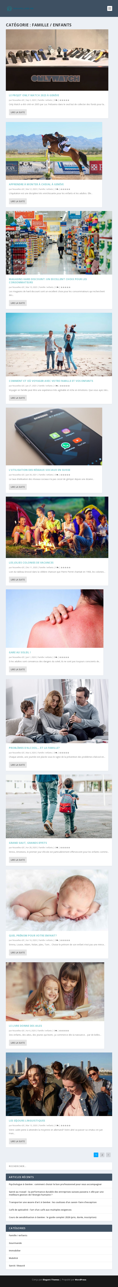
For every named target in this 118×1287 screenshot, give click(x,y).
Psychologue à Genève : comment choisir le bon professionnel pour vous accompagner (55, 1184)
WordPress (80, 1279)
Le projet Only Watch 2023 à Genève (34, 95)
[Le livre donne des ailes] (55, 991)
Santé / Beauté (17, 1265)
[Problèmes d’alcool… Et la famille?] (57, 711)
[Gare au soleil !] (54, 618)
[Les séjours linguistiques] (59, 1084)
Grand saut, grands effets (28, 843)
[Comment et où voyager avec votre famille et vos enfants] (59, 344)
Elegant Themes (51, 1279)
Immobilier (15, 1250)
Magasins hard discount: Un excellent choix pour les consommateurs (48, 280)
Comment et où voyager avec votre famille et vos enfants (51, 381)
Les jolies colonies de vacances (31, 562)
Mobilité (13, 1258)
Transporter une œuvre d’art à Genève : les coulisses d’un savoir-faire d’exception (53, 1202)
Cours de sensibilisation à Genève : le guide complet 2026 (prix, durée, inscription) (52, 1217)
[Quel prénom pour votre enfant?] (57, 900)
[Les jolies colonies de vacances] (57, 527)
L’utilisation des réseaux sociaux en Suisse (39, 470)
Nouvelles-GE (18, 100)
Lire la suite (18, 112)
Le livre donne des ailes (25, 1025)
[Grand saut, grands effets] (59, 806)
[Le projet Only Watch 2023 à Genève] (57, 60)
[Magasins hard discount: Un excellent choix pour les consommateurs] (59, 243)
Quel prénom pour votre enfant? (33, 935)
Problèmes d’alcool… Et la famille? (34, 748)
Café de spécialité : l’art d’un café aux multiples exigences (40, 1209)
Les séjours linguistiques (27, 1120)
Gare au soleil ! (20, 652)
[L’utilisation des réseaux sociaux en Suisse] (54, 436)
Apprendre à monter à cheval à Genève (36, 184)
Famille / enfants (45, 100)
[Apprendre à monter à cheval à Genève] (54, 151)
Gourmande (15, 1243)
